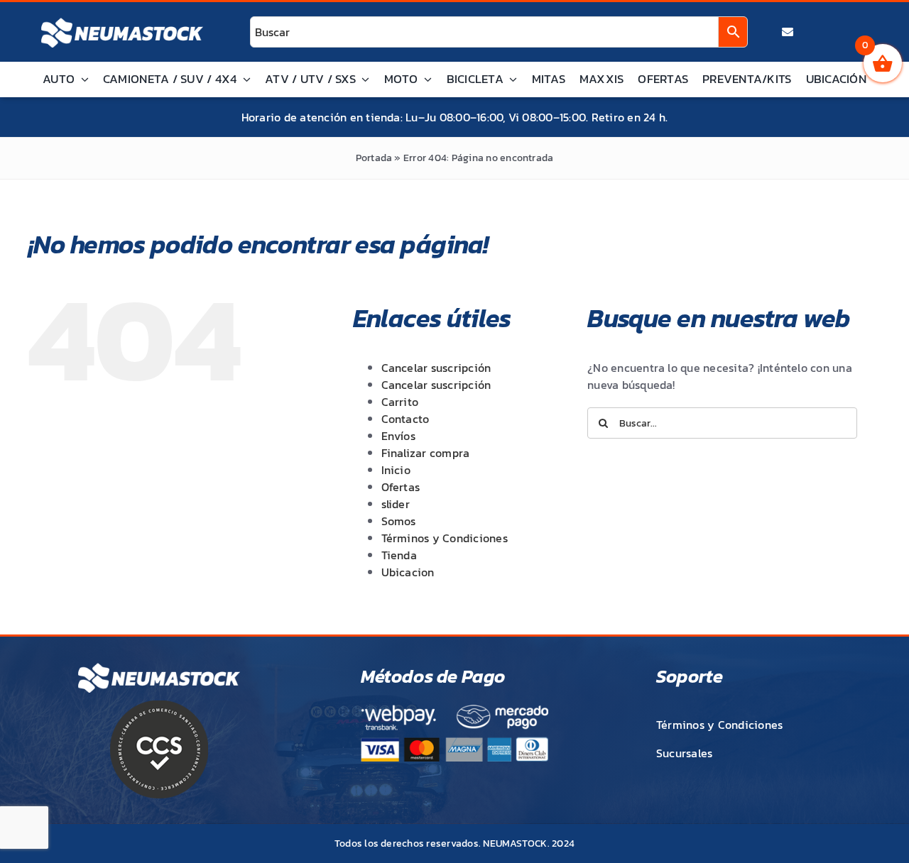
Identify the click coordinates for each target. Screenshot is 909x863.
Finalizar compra (425, 452)
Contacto (405, 418)
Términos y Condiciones (444, 537)
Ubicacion (408, 572)
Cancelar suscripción (436, 367)
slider (395, 503)
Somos (398, 520)
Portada (374, 157)
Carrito (400, 401)
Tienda (399, 555)
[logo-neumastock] (122, 18)
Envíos (398, 435)
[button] (868, 822)
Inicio (395, 469)
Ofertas (400, 486)
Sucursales (684, 753)
